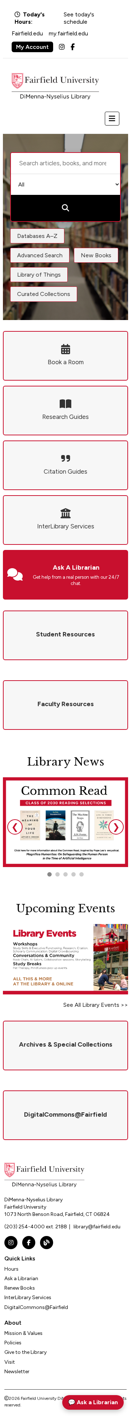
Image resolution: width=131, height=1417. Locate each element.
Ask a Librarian (21, 1278)
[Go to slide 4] (81, 874)
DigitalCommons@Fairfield (36, 1307)
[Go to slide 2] (57, 874)
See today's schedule (79, 18)
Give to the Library (25, 1352)
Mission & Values (23, 1333)
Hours (11, 1269)
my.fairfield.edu (68, 33)
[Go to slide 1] (49, 874)
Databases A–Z (37, 235)
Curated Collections (43, 293)
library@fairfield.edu (97, 1227)
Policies (12, 1343)
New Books (96, 255)
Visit (9, 1362)
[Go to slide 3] (65, 874)
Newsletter (16, 1371)
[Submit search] (65, 208)
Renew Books (19, 1288)
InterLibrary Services (27, 1297)
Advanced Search (40, 255)
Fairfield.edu (27, 33)
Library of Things (39, 274)
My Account (32, 46)
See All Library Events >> (95, 1004)
